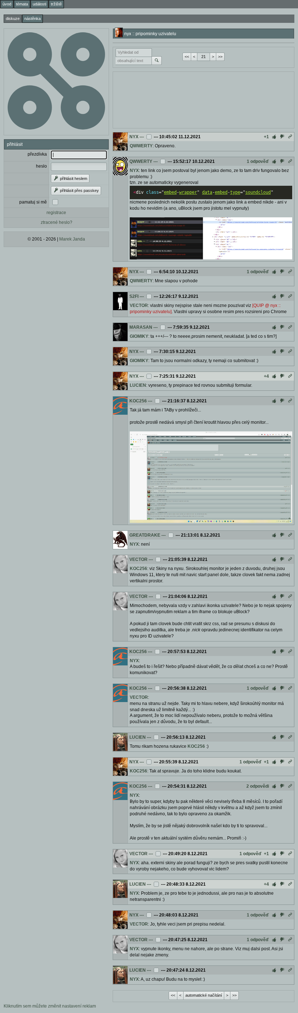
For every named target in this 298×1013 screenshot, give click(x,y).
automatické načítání (203, 995)
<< (187, 56)
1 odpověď (258, 161)
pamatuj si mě (33, 202)
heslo (41, 166)
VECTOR (139, 305)
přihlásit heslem (73, 178)
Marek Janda (72, 239)
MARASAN (140, 327)
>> (220, 56)
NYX (133, 136)
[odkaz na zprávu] (290, 136)
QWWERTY (141, 145)
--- (142, 136)
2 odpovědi (257, 786)
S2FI (133, 296)
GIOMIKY (139, 336)
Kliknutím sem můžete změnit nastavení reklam (50, 1006)
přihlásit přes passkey (79, 190)
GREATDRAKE (144, 535)
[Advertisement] (203, 99)
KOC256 (138, 400)
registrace (56, 212)
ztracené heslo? (56, 222)
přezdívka (37, 154)
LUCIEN (138, 385)
